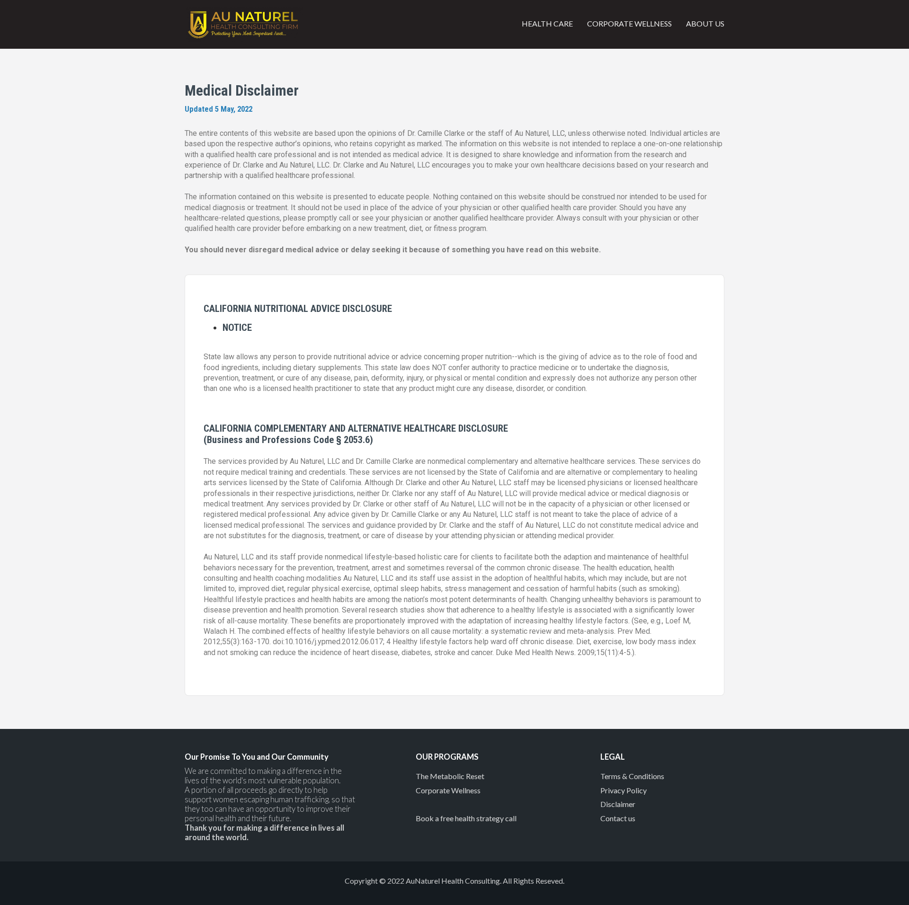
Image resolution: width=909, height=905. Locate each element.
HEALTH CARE (547, 23)
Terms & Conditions (632, 776)
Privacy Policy (623, 790)
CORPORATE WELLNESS (629, 23)
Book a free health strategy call (466, 818)
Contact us (617, 818)
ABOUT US (705, 23)
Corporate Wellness (448, 790)
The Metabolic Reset (450, 776)
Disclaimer (617, 803)
